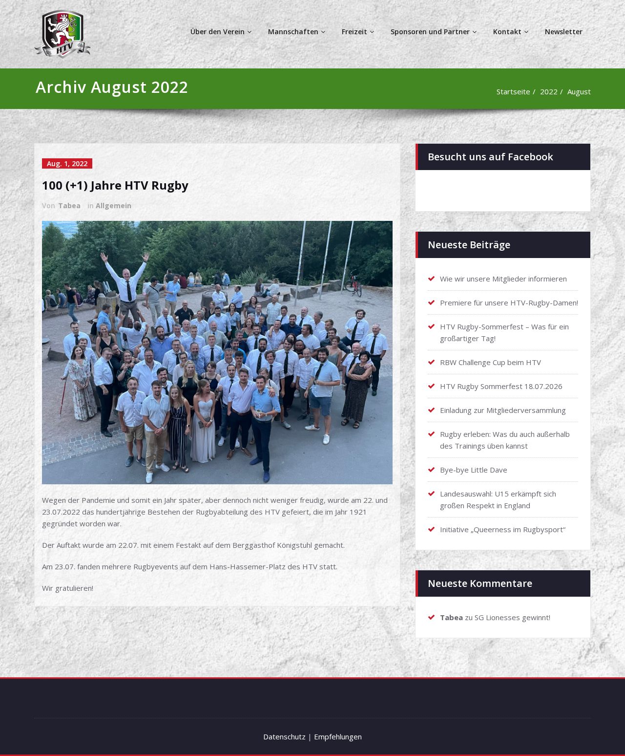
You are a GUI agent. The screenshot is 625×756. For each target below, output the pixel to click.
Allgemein (113, 205)
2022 (549, 91)
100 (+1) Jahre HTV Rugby (115, 185)
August (579, 91)
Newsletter (564, 31)
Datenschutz (284, 736)
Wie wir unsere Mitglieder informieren (503, 278)
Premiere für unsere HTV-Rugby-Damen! (509, 302)
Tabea (69, 205)
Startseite (513, 91)
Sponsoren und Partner (430, 31)
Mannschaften (293, 31)
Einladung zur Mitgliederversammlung (503, 410)
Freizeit (354, 31)
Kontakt (507, 31)
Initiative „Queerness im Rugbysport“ (502, 529)
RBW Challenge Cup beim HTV (490, 362)
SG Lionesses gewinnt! (512, 617)
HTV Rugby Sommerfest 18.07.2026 (501, 386)
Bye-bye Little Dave (473, 470)
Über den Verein (217, 31)
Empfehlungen (338, 736)
